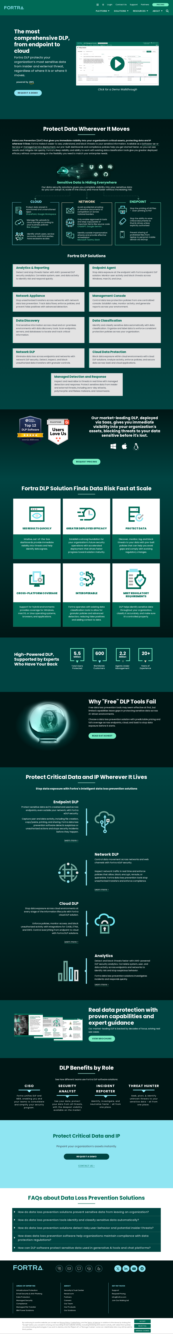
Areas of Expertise (25, 1286)
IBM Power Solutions (25, 1310)
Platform (103, 11)
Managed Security (24, 1300)
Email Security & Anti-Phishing (29, 1293)
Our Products (70, 1307)
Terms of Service (93, 1322)
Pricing (160, 5)
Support (134, 4)
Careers (67, 1300)
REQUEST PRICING (86, 461)
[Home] (14, 7)
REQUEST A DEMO (28, 92)
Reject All (142, 1326)
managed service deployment (39, 147)
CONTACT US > (86, 1165)
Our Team (68, 1303)
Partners (145, 4)
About (158, 11)
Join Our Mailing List (120, 1300)
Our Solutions (70, 1310)
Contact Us (121, 4)
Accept (142, 1321)
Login (109, 4)
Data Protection (23, 1297)
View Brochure (102, 1038)
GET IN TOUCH (118, 1286)
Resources (140, 11)
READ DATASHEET (102, 735)
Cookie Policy (75, 1322)
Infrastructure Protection (27, 1290)
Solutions (121, 11)
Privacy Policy (65, 1322)
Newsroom (69, 1293)
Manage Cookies (142, 1331)
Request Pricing (119, 1293)
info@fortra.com (119, 1297)
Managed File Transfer (26, 1307)
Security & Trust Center (74, 1290)
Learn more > (71, 840)
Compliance (21, 1303)
